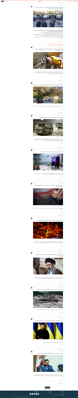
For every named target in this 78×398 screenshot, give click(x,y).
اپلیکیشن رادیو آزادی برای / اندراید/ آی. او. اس (58, 395)
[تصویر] (7, 1)
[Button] (60, 41)
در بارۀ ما (50, 393)
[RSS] (30, 394)
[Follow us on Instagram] (32, 394)
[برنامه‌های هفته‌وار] (5, 1)
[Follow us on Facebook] (38, 394)
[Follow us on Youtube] (34, 394)
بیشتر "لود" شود (47, 387)
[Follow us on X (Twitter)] (36, 394)
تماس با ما (62, 393)
